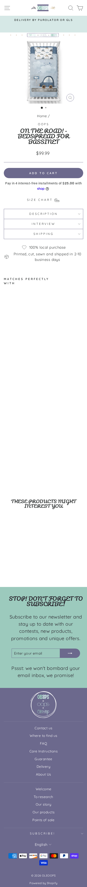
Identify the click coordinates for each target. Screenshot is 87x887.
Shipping (43, 234)
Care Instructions (43, 751)
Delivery (43, 766)
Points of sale (43, 820)
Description (43, 214)
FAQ (43, 743)
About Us (43, 774)
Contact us (43, 728)
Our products (43, 812)
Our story (44, 804)
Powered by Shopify (43, 883)
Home (42, 116)
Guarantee (43, 759)
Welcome (44, 789)
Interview (44, 224)
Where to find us (43, 736)
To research (43, 797)
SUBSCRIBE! (42, 833)
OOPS (43, 124)
